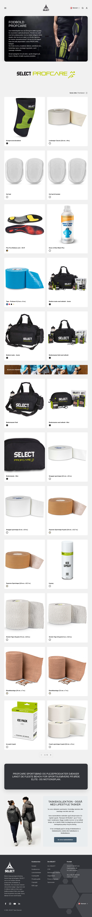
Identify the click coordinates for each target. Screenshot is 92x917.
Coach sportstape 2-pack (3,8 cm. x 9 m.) (61, 744)
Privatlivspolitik (36, 879)
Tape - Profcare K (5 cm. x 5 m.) (16, 301)
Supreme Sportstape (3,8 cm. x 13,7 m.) (18, 583)
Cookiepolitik (35, 876)
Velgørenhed (51, 876)
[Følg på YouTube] (14, 904)
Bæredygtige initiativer (53, 872)
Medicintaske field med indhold (58, 355)
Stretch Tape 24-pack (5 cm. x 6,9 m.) (60, 637)
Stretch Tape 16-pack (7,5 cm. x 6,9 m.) (18, 637)
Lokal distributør (36, 872)
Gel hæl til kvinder (54, 194)
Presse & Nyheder (52, 879)
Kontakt (34, 866)
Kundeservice (36, 869)
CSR (48, 869)
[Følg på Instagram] (10, 904)
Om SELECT (51, 866)
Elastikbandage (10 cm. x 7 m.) (15, 690)
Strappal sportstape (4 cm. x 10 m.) (17, 529)
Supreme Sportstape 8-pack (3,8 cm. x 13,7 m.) (63, 529)
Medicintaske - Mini (12, 476)
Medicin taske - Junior (13, 355)
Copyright (34, 882)
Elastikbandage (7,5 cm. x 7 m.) (58, 690)
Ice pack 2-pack (11, 744)
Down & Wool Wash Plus (56, 248)
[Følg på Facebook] (5, 904)
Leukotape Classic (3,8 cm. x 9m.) (59, 140)
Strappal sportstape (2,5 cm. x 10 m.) (60, 476)
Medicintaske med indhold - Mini (59, 422)
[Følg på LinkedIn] (19, 904)
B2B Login (35, 885)
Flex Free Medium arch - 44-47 (15, 248)
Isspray (51, 583)
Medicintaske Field (12, 422)
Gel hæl (8, 194)
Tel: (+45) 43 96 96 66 (73, 874)
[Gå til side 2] (50, 755)
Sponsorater (51, 882)
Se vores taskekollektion (65, 839)
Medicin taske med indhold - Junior (60, 301)
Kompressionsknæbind (13, 140)
